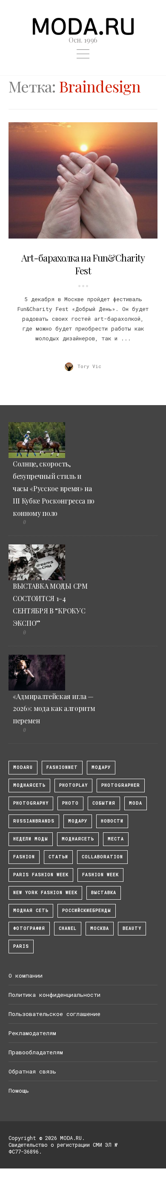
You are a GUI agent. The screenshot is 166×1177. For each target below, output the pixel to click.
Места (116, 839)
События (103, 803)
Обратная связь (32, 1071)
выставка (103, 892)
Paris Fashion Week (41, 875)
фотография (29, 928)
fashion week (100, 875)
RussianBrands (33, 821)
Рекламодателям (32, 1033)
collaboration (102, 857)
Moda (135, 803)
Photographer (120, 785)
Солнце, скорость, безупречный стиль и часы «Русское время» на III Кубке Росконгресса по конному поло (53, 488)
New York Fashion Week (45, 892)
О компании (26, 975)
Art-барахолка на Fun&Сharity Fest (83, 264)
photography (31, 803)
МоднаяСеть (29, 785)
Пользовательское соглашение (54, 1014)
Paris (21, 946)
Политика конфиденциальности (54, 995)
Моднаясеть (78, 839)
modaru (23, 767)
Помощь (19, 1090)
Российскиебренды (86, 910)
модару (101, 767)
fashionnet (62, 767)
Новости (112, 821)
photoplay (73, 785)
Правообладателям (36, 1052)
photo (70, 803)
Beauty (132, 928)
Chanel (68, 928)
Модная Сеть (31, 910)
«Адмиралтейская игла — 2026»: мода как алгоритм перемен (54, 708)
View (78, 180)
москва (99, 928)
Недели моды (30, 839)
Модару (77, 821)
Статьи (58, 857)
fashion (24, 857)
